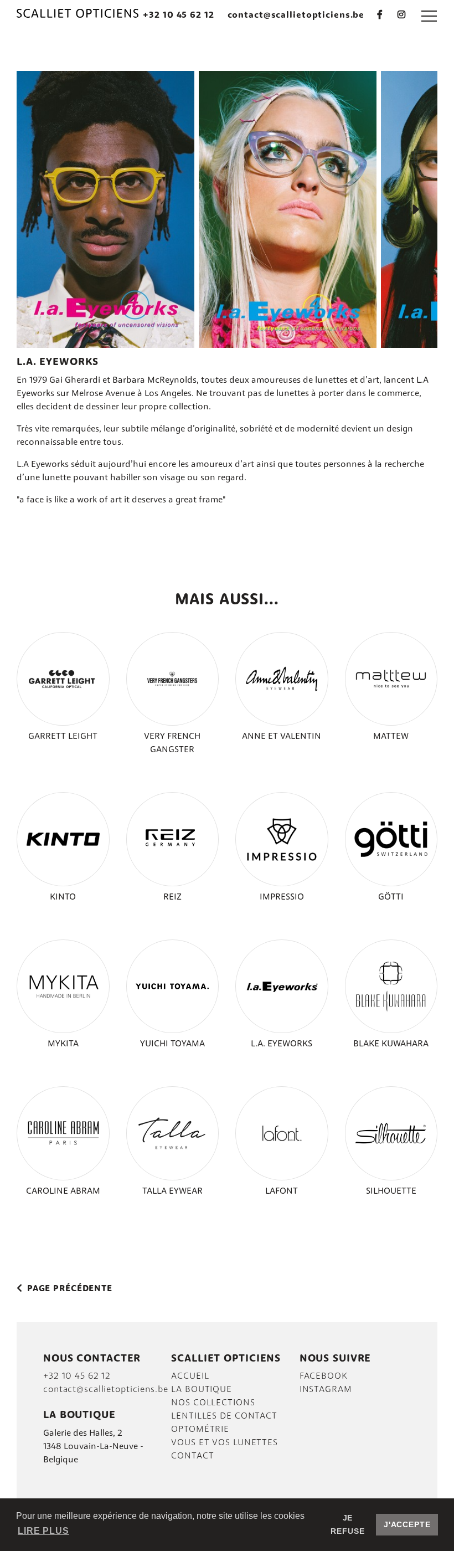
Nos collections (213, 1403)
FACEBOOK (324, 1376)
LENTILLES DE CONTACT (224, 1416)
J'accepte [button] (407, 1524)
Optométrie (200, 1429)
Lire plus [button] (43, 1530)
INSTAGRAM (326, 1389)
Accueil (190, 1376)
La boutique (201, 1389)
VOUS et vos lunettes (224, 1443)
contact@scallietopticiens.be (296, 15)
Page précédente (68, 1289)
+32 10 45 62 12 (178, 15)
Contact (192, 1456)
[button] (429, 15)
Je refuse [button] (347, 1524)
